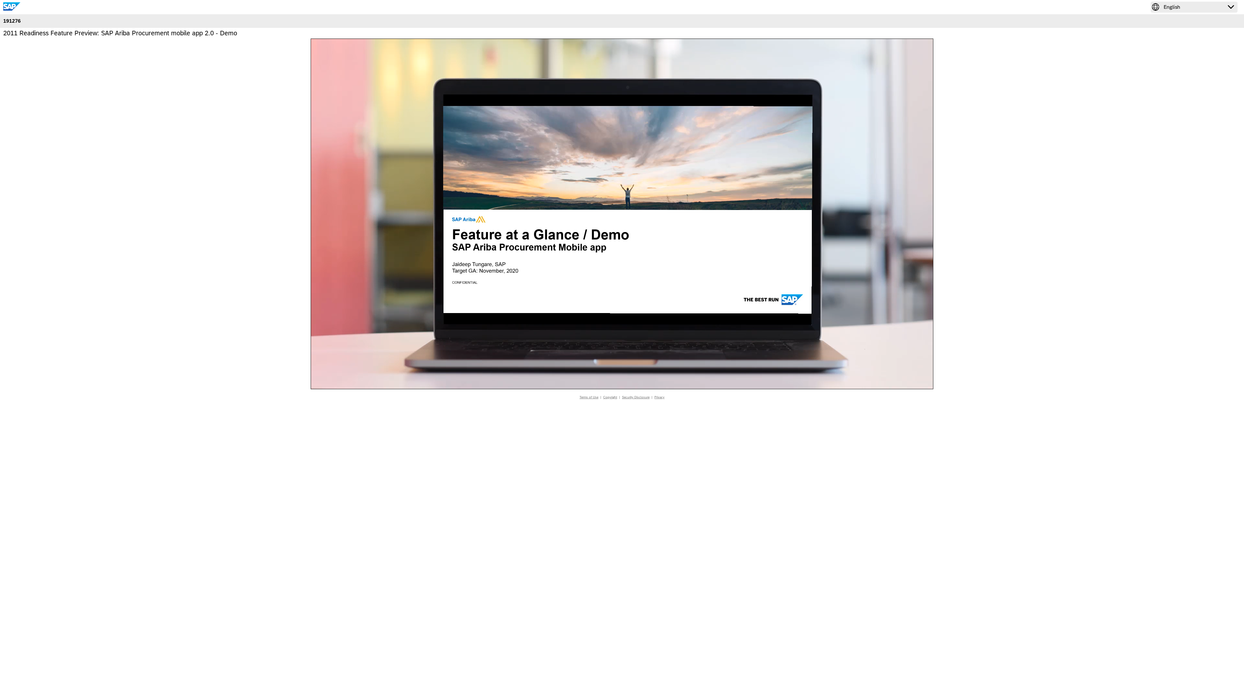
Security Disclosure (636, 397)
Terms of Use (589, 397)
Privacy (659, 397)
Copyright (610, 397)
